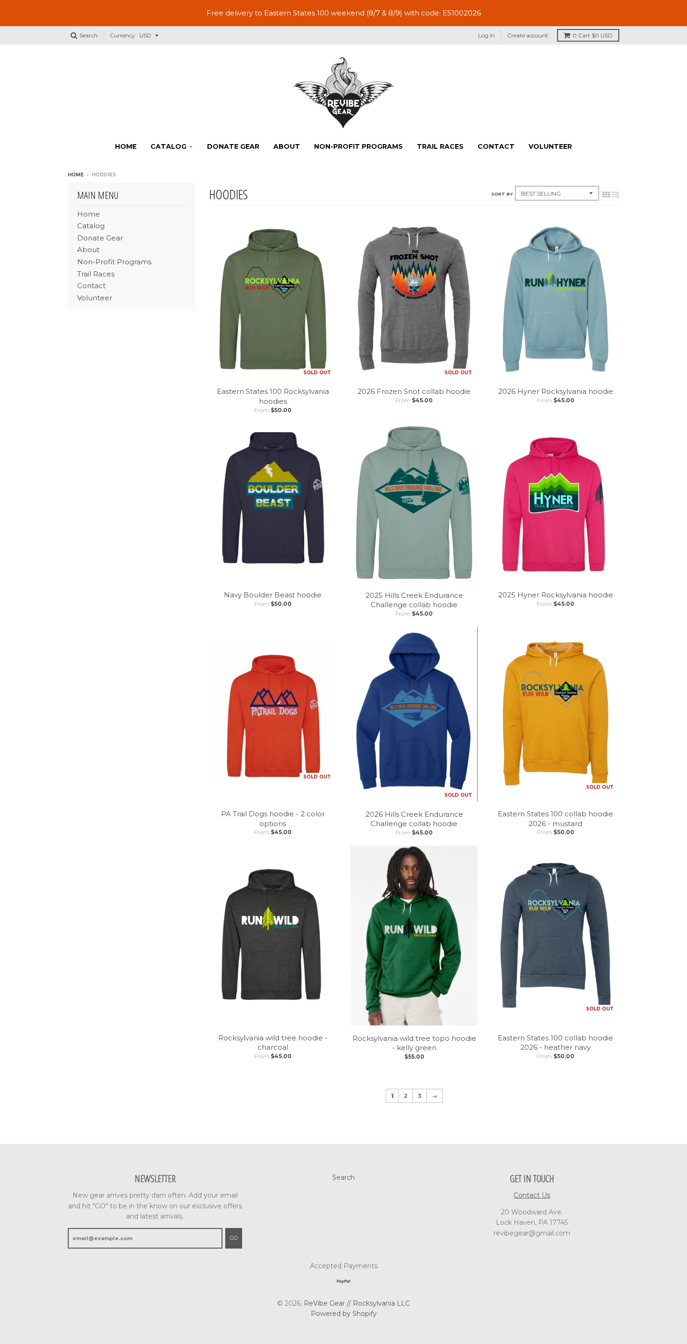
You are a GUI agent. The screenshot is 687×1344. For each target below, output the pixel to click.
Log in (486, 35)
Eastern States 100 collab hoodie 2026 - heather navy (555, 1042)
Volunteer (550, 146)
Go (233, 1238)
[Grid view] (606, 195)
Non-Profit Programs (358, 146)
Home (125, 146)
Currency (122, 35)
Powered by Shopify (344, 1313)
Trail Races (440, 146)
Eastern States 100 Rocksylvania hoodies (273, 396)
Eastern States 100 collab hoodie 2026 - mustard (555, 818)
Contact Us (532, 1195)
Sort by (502, 193)
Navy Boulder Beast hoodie (273, 594)
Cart (592, 35)
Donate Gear (233, 146)
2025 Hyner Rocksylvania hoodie (555, 594)
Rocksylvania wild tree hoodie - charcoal (273, 1042)
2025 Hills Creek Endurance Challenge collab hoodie (414, 600)
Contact (496, 146)
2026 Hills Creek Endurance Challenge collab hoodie (414, 819)
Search (343, 1177)
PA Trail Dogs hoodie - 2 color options (273, 818)
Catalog (168, 146)
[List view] (615, 195)
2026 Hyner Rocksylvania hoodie (555, 391)
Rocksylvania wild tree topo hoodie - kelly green (414, 1043)
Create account (527, 35)
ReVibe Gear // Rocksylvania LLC (357, 1303)
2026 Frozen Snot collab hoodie (414, 391)
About (286, 146)
